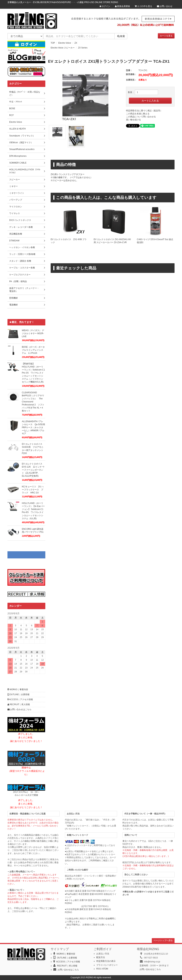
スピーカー (14, 179)
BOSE (12, 108)
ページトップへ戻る (163, 940)
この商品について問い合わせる (141, 116)
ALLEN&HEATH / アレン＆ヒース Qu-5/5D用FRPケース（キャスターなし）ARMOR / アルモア (33, 427)
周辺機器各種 (15, 234)
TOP (53, 43)
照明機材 (13, 298)
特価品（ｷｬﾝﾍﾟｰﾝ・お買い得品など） (24, 93)
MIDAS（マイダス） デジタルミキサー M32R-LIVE (33, 333)
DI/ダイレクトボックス (20, 220)
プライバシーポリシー (107, 965)
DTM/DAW (14, 240)
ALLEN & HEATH (17, 129)
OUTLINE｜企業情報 (19, 694)
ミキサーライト (16, 193)
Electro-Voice (64, 43)
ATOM (105, 969)
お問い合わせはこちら (20, 709)
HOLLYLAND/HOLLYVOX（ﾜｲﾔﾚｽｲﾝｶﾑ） (24, 171)
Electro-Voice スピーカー (63, 47)
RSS (98, 969)
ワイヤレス (14, 213)
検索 (122, 36)
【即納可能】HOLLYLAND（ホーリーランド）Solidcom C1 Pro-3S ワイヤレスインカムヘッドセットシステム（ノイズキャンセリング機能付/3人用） (33, 372)
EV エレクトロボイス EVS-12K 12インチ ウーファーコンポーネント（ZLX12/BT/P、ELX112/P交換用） (33, 470)
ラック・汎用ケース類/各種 (22, 254)
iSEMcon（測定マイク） (21, 142)
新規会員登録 (123, 6)
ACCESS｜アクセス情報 (21, 699)
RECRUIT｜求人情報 (19, 704)
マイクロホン (15, 206)
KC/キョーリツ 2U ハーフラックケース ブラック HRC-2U (33, 489)
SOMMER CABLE (17, 163)
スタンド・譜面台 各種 (20, 261)
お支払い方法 (102, 953)
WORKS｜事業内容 (18, 689)
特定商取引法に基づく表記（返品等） (144, 110)
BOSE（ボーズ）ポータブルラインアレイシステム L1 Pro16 (33, 350)
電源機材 (13, 305)
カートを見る (166, 36)
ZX (75, 43)
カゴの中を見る (144, 6)
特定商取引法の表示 (106, 961)
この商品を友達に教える (137, 113)
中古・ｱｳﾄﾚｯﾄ (15, 101)
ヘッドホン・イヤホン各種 (22, 247)
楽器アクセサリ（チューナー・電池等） (24, 289)
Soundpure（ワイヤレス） (22, 135)
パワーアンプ (15, 200)
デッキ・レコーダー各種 (21, 227)
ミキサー (13, 186)
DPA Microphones (17, 156)
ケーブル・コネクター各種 (22, 267)
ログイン (105, 6)
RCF (11, 115)
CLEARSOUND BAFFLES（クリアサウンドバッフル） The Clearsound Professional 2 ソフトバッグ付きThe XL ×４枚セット (33, 401)
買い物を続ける (133, 119)
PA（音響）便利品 (18, 281)
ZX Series (82, 47)
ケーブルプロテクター (20, 274)
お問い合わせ (165, 6)
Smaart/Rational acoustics (21, 149)
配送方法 (100, 957)
